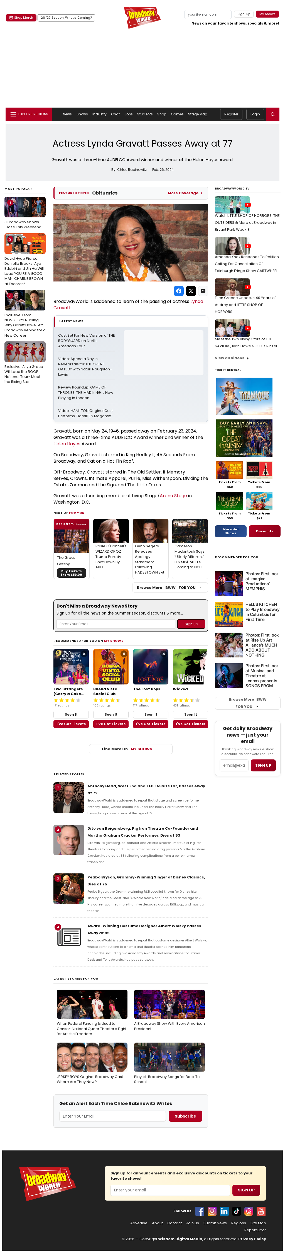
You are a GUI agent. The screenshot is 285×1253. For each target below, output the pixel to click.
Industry (99, 114)
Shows (82, 114)
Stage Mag (197, 114)
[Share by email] (203, 291)
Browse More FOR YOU (166, 587)
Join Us (192, 1223)
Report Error (255, 1230)
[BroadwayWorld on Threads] (249, 1211)
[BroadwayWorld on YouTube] (261, 1211)
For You (77, 513)
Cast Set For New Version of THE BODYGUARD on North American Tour (86, 341)
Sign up (263, 765)
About (157, 1223)
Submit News (215, 1223)
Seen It (71, 714)
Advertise (139, 1223)
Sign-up (243, 14)
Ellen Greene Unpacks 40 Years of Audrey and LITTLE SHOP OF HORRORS (245, 304)
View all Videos (229, 358)
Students (145, 114)
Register (231, 114)
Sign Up (246, 1190)
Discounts (264, 531)
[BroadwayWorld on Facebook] (200, 1211)
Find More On (127, 749)
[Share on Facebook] (179, 291)
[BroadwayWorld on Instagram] (212, 1211)
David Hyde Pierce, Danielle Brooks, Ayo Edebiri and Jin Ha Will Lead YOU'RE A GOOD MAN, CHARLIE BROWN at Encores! (24, 261)
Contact (174, 1223)
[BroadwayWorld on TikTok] (237, 1211)
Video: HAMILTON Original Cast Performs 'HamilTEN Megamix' (86, 413)
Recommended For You (237, 557)
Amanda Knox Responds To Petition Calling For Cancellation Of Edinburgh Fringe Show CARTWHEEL (247, 263)
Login (255, 114)
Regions (238, 1223)
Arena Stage (173, 495)
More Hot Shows (231, 531)
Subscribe (185, 1116)
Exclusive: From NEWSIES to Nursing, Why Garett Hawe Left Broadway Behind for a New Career (25, 315)
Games (177, 114)
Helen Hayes (66, 444)
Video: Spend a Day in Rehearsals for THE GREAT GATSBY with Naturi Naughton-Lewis (85, 366)
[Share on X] (191, 291)
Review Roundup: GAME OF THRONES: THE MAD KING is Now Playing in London (86, 392)
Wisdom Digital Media (180, 1239)
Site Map (258, 1223)
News (67, 114)
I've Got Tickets (71, 724)
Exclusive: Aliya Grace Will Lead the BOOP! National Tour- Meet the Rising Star (23, 365)
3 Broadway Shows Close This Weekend (22, 215)
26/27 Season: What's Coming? (66, 17)
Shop (161, 114)
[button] (272, 114)
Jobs (128, 114)
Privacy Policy (252, 1239)
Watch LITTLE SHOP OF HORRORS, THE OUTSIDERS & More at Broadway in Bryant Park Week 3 (247, 222)
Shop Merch (23, 17)
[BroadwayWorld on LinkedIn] (224, 1211)
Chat (115, 114)
